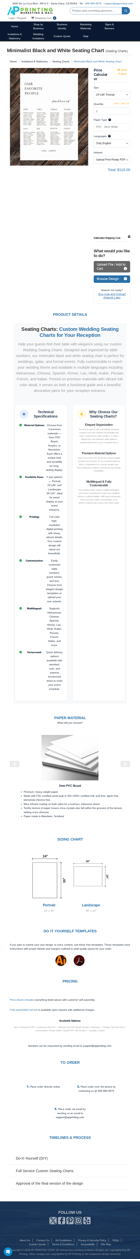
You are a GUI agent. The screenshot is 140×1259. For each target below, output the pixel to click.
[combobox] (112, 95)
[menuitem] (14, 26)
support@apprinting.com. (97, 1045)
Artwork (98, 152)
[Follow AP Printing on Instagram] (78, 1220)
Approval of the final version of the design (49, 1183)
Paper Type (100, 119)
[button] (15, 764)
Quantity (98, 104)
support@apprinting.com (118, 3)
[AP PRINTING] (30, 10)
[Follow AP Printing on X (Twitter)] (53, 1220)
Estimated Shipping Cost (107, 238)
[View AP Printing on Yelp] (87, 1220)
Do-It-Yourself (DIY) (32, 1158)
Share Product (122, 72)
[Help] (109, 119)
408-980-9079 (93, 3)
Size (96, 87)
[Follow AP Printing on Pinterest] (70, 1220)
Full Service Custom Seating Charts (44, 1171)
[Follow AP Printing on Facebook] (61, 1220)
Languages (100, 136)
